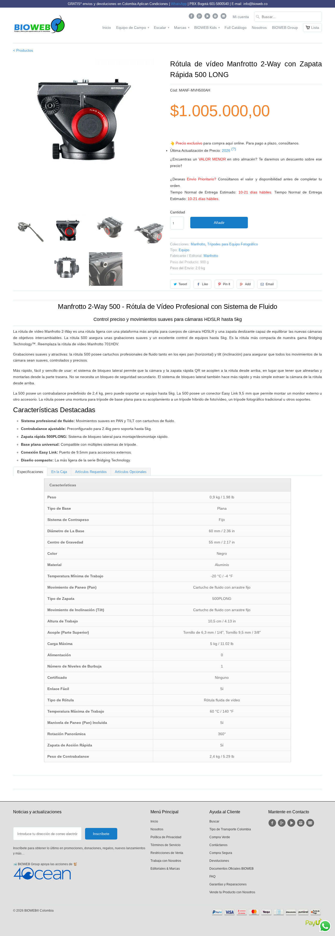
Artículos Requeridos (91, 472)
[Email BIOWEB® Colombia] (223, 17)
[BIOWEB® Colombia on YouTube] (207, 17)
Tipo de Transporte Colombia (230, 829)
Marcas (181, 27)
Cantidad (177, 212)
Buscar (214, 821)
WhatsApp (179, 4)
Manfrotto (198, 244)
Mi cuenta (241, 17)
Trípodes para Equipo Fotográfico (232, 244)
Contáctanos (218, 845)
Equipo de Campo (132, 27)
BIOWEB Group (285, 27)
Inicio (106, 27)
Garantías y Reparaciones (228, 884)
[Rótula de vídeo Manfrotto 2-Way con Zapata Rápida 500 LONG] (89, 124)
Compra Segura (220, 853)
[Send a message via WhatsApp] (325, 926)
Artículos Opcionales (131, 472)
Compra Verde (219, 837)
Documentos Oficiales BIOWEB (231, 868)
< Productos (23, 50)
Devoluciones (219, 861)
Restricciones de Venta (166, 853)
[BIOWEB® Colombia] (39, 25)
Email (270, 284)
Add (248, 284)
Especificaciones (30, 472)
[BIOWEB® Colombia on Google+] (200, 17)
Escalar (161, 27)
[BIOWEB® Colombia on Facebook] (192, 17)
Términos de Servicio (165, 845)
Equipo (184, 250)
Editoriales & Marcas (165, 868)
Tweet (182, 284)
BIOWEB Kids (206, 27)
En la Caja (59, 472)
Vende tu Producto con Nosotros (232, 892)
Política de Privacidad (165, 837)
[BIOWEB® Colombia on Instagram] (216, 17)
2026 (229, 150)
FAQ (212, 876)
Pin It (226, 284)
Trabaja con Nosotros (165, 861)
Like (205, 284)
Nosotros (259, 27)
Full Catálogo (236, 27)
